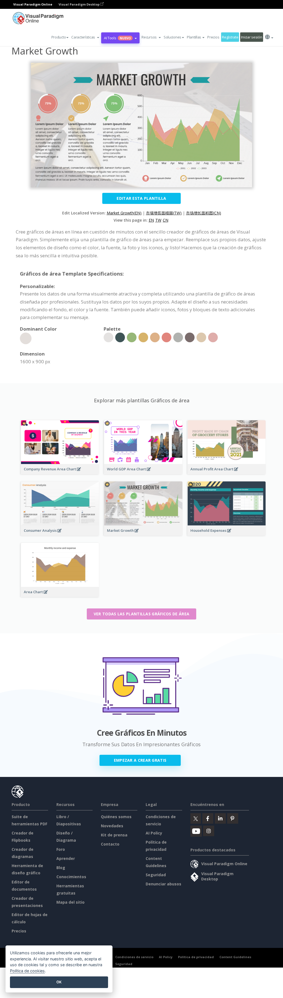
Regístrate (230, 37)
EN (151, 220)
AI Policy (154, 833)
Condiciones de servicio (134, 957)
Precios (213, 37)
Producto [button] (58, 37)
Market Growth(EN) (124, 213)
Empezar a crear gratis (140, 760)
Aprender (65, 858)
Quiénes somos (116, 816)
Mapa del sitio (70, 902)
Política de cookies (27, 970)
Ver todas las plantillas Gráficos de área (141, 613)
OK (59, 982)
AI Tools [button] (117, 37)
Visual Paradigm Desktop (79, 4)
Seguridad (156, 874)
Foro (60, 849)
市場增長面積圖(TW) (164, 213)
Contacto (110, 844)
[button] (85, 37)
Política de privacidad (196, 957)
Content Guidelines (235, 957)
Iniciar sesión (251, 37)
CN (165, 220)
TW (158, 220)
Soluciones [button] (172, 37)
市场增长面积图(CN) (203, 213)
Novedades (112, 825)
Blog (60, 867)
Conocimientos (71, 876)
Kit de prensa (114, 835)
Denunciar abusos (163, 883)
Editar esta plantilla (141, 198)
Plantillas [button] (194, 37)
